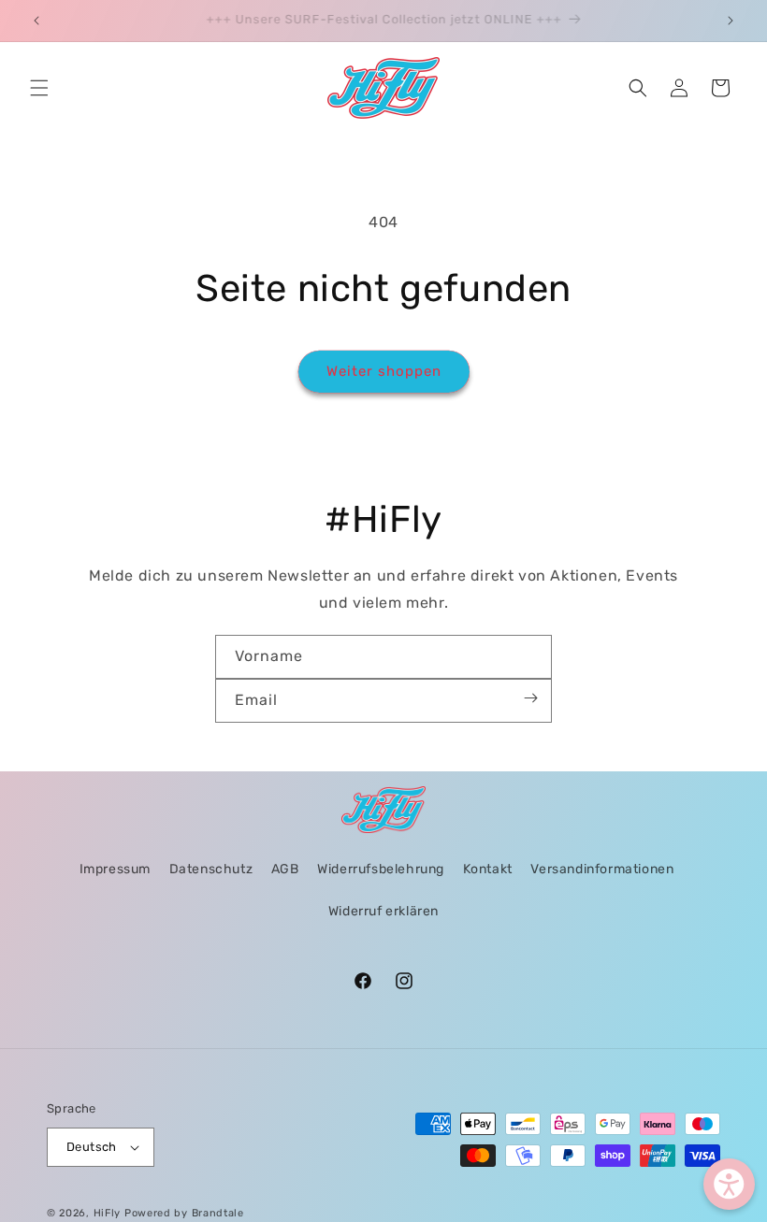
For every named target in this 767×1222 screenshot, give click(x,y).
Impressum (115, 869)
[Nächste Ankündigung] (730, 20)
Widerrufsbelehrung (380, 869)
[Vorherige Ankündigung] (36, 20)
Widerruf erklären (383, 911)
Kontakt (488, 869)
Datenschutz (211, 869)
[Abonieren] (530, 697)
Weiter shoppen (383, 371)
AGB (285, 869)
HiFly (108, 1213)
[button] (39, 87)
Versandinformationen (601, 869)
